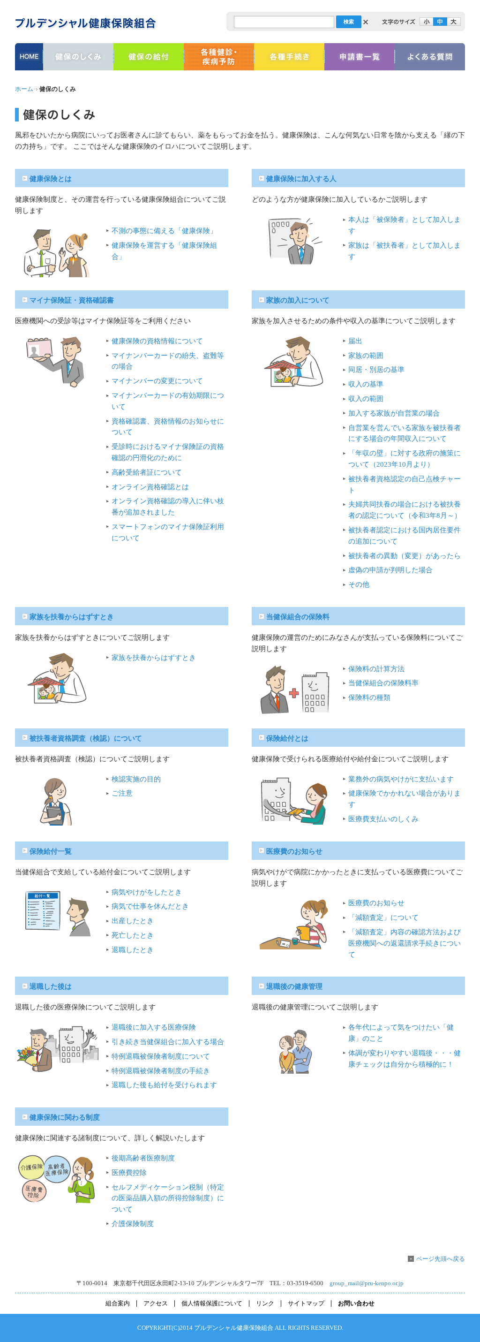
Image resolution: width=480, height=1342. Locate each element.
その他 (358, 584)
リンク (265, 1303)
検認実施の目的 (136, 779)
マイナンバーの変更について (157, 381)
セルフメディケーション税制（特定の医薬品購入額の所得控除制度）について (168, 1198)
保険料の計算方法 (376, 669)
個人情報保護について (211, 1303)
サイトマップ (306, 1303)
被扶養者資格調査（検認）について (86, 738)
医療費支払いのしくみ (383, 819)
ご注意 (122, 793)
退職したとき (133, 950)
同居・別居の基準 (376, 369)
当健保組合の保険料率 (383, 683)
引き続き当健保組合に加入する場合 (168, 1042)
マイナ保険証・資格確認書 (72, 300)
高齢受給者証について (147, 472)
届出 (355, 341)
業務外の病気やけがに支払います (401, 779)
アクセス (155, 1303)
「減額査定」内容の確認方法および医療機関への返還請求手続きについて (404, 943)
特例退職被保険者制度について (161, 1056)
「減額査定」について (383, 917)
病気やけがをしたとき (147, 892)
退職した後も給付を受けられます (164, 1085)
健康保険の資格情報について (157, 341)
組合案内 (117, 1303)
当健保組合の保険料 (298, 617)
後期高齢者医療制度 (143, 1158)
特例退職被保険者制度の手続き (161, 1071)
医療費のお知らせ (294, 851)
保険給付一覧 (51, 851)
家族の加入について (298, 300)
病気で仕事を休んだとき (150, 906)
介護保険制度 (133, 1224)
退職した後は (51, 986)
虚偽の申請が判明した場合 (390, 570)
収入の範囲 (365, 398)
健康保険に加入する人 (301, 178)
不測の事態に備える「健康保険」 (164, 231)
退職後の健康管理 (294, 986)
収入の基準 (365, 384)
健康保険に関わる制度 (65, 1117)
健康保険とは (51, 178)
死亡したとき (133, 935)
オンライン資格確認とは (150, 487)
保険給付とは (287, 738)
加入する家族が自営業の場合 (394, 413)
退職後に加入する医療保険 (154, 1027)
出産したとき (133, 921)
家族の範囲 (365, 355)
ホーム (24, 89)
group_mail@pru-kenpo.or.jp (367, 1283)
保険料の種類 (369, 697)
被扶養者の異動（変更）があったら (404, 556)
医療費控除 (129, 1172)
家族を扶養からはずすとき (72, 617)
